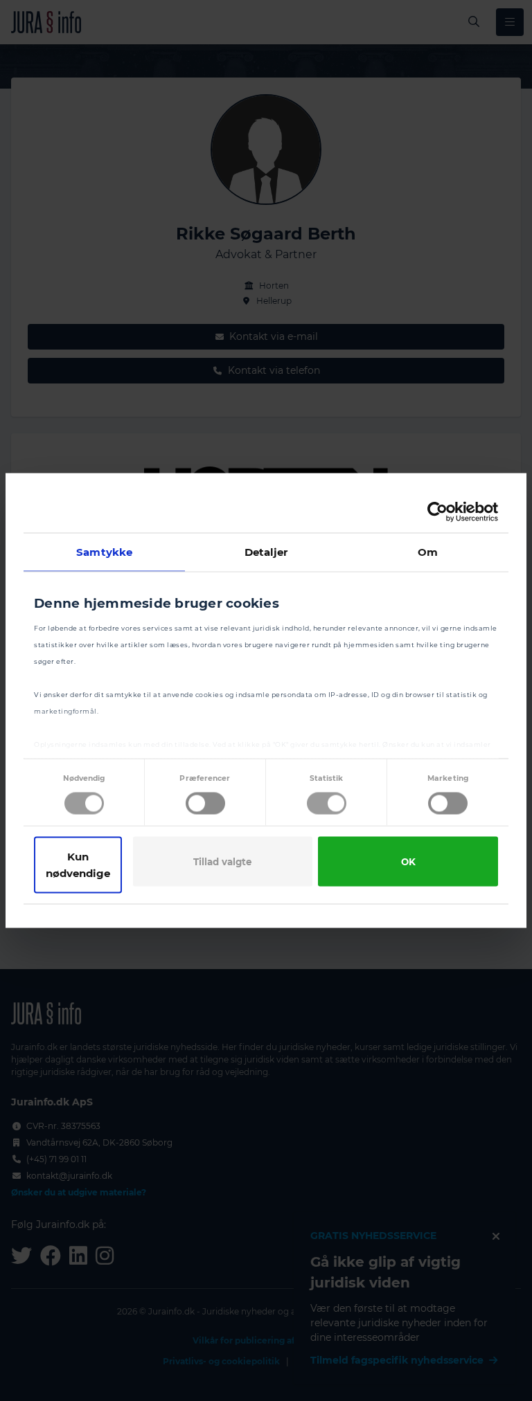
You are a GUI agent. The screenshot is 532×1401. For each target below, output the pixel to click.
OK (408, 861)
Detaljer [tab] (266, 552)
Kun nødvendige (78, 865)
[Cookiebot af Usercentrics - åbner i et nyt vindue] (437, 512)
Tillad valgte (222, 861)
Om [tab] (428, 552)
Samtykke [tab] (104, 552)
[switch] (205, 804)
